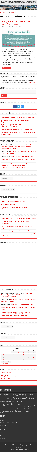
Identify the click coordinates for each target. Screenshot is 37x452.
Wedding (27, 411)
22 (13, 359)
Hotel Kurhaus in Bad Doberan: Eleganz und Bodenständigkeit (18, 117)
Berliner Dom (7, 396)
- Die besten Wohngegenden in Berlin (11, 200)
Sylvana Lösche (5, 159)
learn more (25, 4)
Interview (20, 405)
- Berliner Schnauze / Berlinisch (10, 209)
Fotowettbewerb (29, 400)
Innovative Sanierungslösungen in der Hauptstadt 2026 (16, 129)
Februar (12, 12)
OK (31, 4)
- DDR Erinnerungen (6, 203)
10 (23, 354)
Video (22, 411)
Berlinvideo (30, 396)
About (2, 420)
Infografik (15, 405)
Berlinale (29, 394)
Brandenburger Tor (7, 398)
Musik (26, 407)
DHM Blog (4, 374)
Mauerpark (12, 407)
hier (17, 78)
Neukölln (2, 409)
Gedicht (20, 402)
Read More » (6, 67)
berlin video (23, 396)
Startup (17, 411)
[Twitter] (18, 106)
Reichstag (6, 411)
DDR (28, 398)
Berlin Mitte (15, 396)
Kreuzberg (31, 405)
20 (3, 359)
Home (3, 12)
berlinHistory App (6, 372)
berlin (24, 394)
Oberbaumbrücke (10, 409)
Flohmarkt (22, 400)
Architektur (12, 394)
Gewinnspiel (26, 402)
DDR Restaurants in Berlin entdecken (22, 156)
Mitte (17, 407)
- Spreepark (4, 206)
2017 (7, 12)
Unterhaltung (23, 27)
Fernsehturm (3, 400)
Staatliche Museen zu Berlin (8, 377)
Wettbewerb (3, 412)
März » (7, 363)
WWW (29, 27)
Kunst (1, 407)
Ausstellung (18, 394)
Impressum (3, 438)
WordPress (15, 445)
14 (8, 357)
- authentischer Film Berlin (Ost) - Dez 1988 (13, 201)
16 (18, 357)
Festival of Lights (12, 400)
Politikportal (4, 375)
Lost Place (6, 407)
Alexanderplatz (4, 394)
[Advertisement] (18, 263)
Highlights (3, 429)
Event (32, 398)
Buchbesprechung (21, 398)
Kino (25, 405)
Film (18, 400)
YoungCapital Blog (6, 378)
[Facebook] (15, 106)
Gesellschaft (17, 27)
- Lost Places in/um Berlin (8, 204)
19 (33, 357)
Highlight (6, 404)
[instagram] (22, 106)
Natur (30, 407)
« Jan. (2, 363)
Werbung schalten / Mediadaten (9, 422)
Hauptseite (32, 82)
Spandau (12, 411)
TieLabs (29, 445)
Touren (2, 432)
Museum (21, 407)
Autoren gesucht (5, 425)
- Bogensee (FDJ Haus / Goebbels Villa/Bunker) (14, 207)
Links (1, 435)
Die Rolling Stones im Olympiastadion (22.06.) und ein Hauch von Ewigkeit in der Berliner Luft (16, 146)
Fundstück (14, 402)
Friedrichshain (5, 402)
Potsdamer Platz (21, 409)
